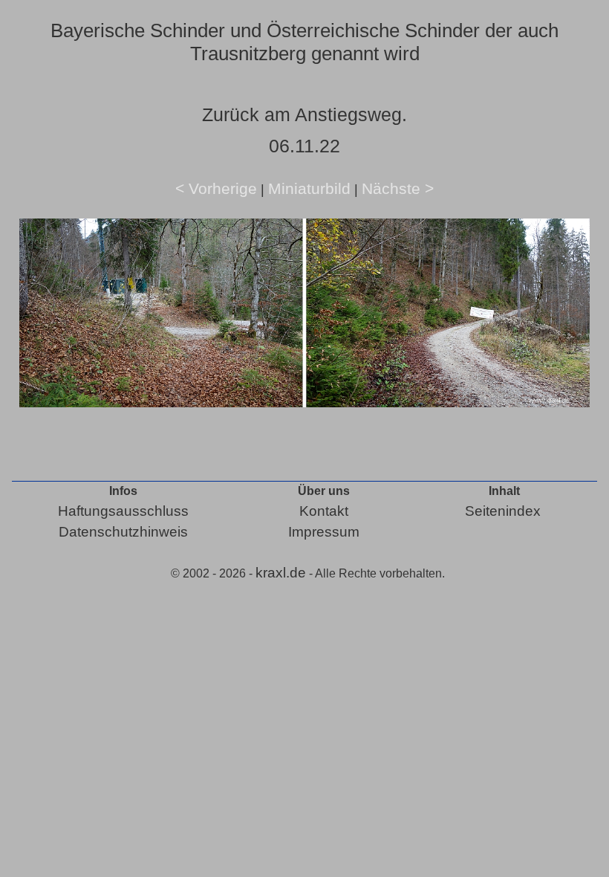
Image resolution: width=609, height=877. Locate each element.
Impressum (323, 532)
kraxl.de (280, 572)
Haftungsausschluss (123, 511)
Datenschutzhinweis (123, 532)
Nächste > (398, 188)
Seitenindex (503, 511)
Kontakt (323, 511)
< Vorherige (216, 188)
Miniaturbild (309, 188)
